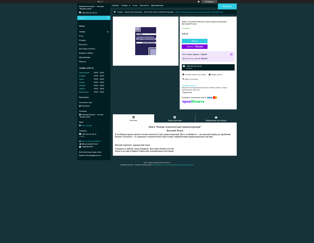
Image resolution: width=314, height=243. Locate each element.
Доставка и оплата (87, 49)
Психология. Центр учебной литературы (159, 12)
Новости (82, 62)
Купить (195, 41)
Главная (115, 5)
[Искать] (108, 18)
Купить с (191, 46)
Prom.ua (167, 162)
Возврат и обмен (86, 53)
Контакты (144, 5)
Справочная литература (133, 12)
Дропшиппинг (157, 5)
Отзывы (82, 40)
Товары (124, 5)
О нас (135, 5)
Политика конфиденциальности (182, 165)
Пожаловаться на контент (161, 165)
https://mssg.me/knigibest (91, 141)
